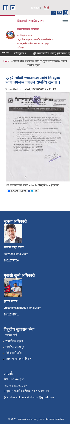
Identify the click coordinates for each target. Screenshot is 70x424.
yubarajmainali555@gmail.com (22, 307)
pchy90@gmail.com (16, 253)
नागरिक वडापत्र (14, 347)
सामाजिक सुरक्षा (14, 341)
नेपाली (46, 7)
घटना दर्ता (11, 335)
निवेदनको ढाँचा (13, 353)
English (35, 7)
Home (6, 61)
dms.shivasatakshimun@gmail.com (32, 397)
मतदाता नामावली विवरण (18, 359)
